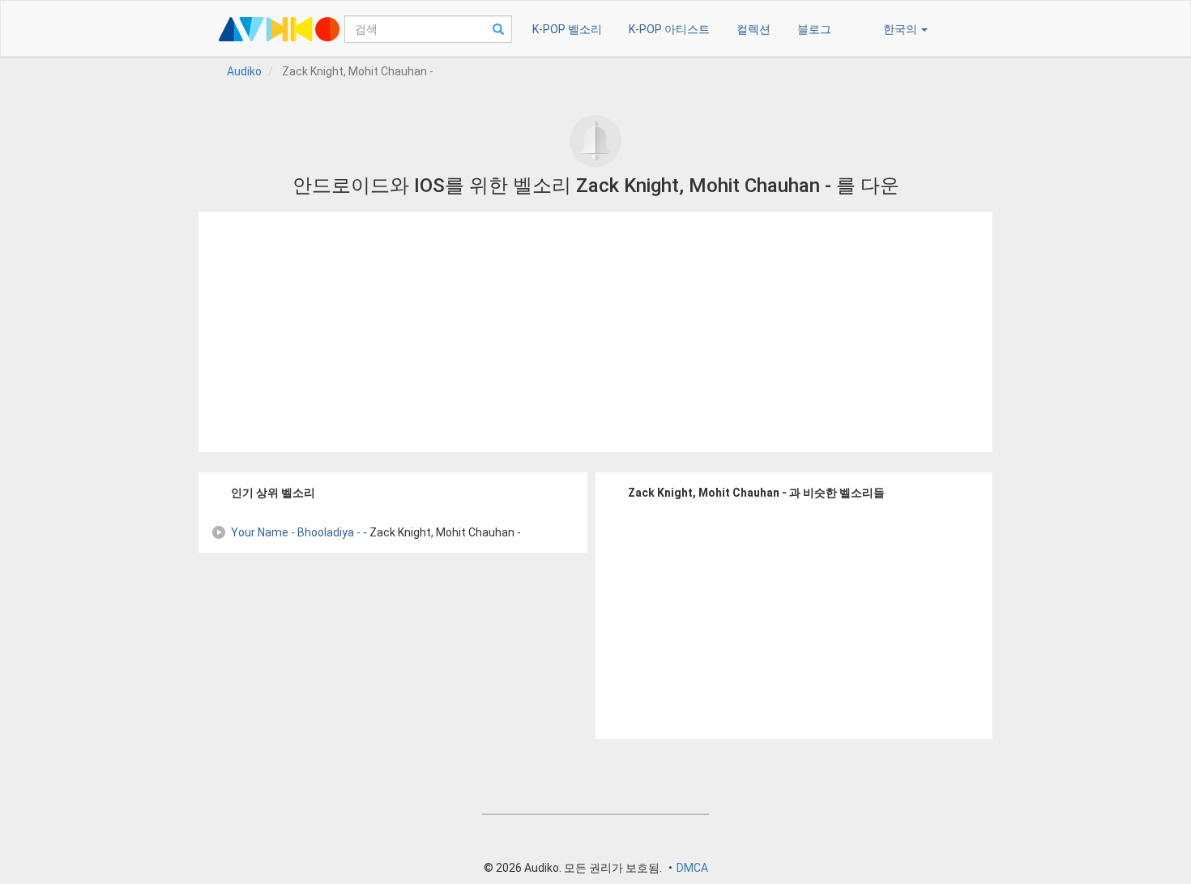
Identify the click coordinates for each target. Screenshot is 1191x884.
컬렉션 (753, 29)
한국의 (901, 29)
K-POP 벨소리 (567, 29)
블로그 (814, 29)
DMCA (692, 867)
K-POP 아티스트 (669, 29)
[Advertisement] (595, 332)
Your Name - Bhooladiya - (296, 532)
